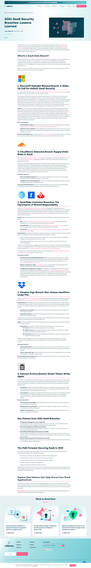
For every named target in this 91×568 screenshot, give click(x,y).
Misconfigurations (40, 265)
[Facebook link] (51, 550)
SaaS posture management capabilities (57, 270)
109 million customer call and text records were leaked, (40, 221)
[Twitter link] (47, 550)
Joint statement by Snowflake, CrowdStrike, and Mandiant (45, 248)
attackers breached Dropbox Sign (30, 298)
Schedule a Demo (81, 6)
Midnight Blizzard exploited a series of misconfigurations (52, 92)
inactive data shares (48, 134)
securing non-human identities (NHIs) (33, 300)
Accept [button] (72, 565)
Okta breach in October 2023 (33, 158)
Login (74, 6)
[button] (8, 2)
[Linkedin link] (44, 550)
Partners (69, 6)
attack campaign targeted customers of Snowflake (33, 208)
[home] (21, 6)
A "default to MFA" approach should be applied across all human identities (39, 126)
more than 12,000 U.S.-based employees (53, 225)
